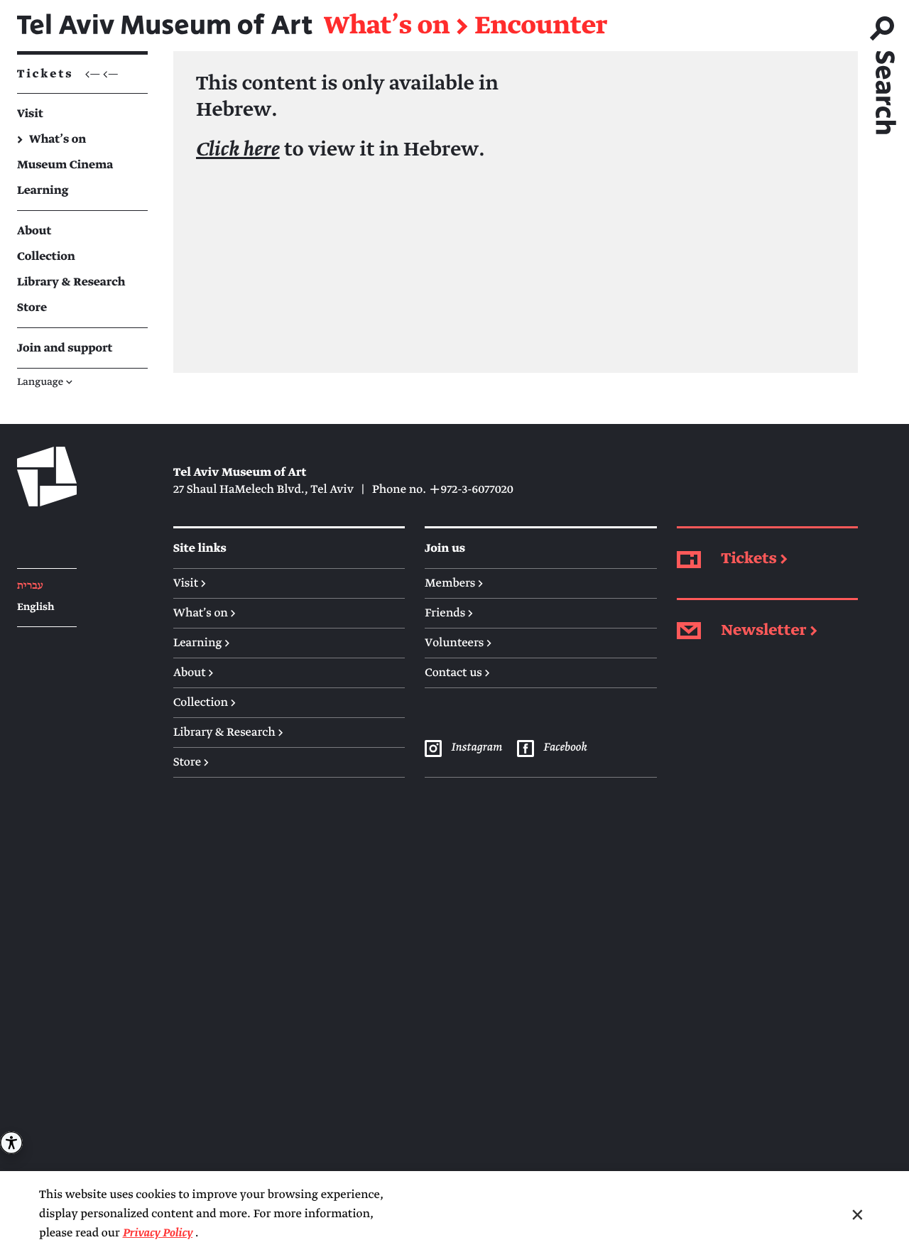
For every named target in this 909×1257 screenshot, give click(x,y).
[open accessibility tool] (11, 1142)
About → (193, 672)
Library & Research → (228, 732)
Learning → (201, 642)
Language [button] (44, 382)
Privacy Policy (157, 1232)
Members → (454, 583)
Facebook (565, 747)
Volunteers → (458, 642)
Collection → (204, 702)
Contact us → (457, 672)
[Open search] (883, 70)
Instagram (476, 747)
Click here (238, 149)
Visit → (189, 583)
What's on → (204, 612)
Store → (191, 762)
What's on (387, 26)
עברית (30, 586)
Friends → (449, 612)
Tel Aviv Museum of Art (164, 25)
